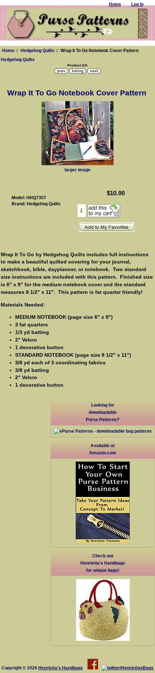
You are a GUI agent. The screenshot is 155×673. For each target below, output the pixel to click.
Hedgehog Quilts (37, 50)
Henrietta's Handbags (60, 667)
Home (8, 50)
